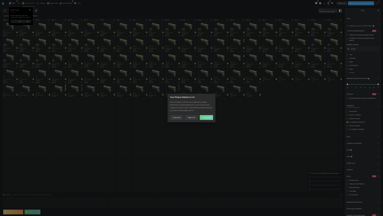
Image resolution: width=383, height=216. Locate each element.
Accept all (206, 117)
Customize (177, 117)
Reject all (191, 117)
